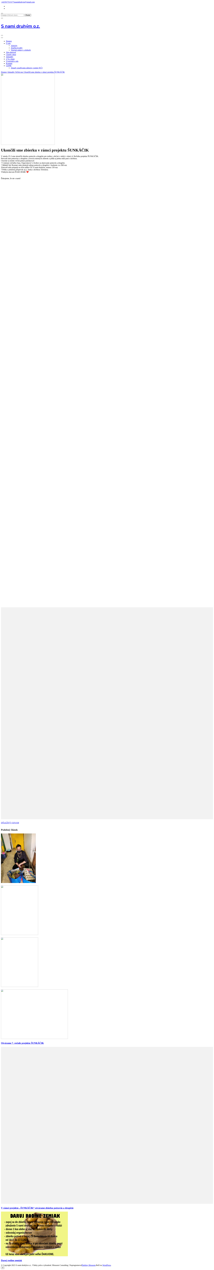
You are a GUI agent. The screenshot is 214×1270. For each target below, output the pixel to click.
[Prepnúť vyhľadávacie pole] (2, 13)
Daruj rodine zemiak (11, 1260)
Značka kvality (17, 48)
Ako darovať (11, 52)
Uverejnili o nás (12, 61)
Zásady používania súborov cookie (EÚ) (27, 68)
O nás (8, 43)
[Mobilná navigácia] (2, 35)
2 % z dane (10, 59)
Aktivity (14, 46)
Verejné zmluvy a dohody (21, 50)
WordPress (106, 1265)
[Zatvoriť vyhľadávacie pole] (2, 18)
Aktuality (9, 57)
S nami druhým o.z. (20, 26)
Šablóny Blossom (88, 1265)
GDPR (8, 66)
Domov (9, 41)
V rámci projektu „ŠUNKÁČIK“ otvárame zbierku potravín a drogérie (37, 1208)
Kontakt (9, 63)
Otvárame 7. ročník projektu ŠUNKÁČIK (22, 1043)
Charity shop (11, 54)
